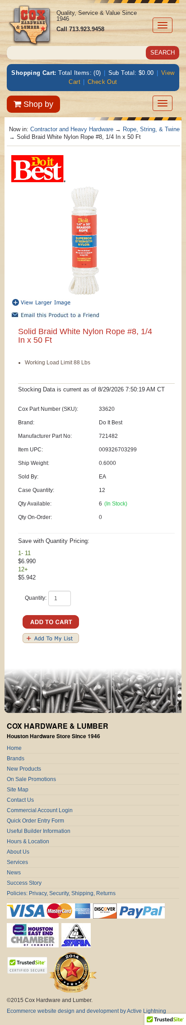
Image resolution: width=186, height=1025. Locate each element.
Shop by (37, 104)
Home (14, 748)
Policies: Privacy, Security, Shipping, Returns (61, 893)
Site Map (17, 789)
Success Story (24, 883)
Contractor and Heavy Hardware (71, 129)
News (14, 872)
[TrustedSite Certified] (27, 965)
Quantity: (35, 598)
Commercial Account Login (40, 810)
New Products (24, 769)
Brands (15, 758)
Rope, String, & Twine (151, 129)
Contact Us (20, 800)
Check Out (102, 81)
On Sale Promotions (31, 779)
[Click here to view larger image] (83, 241)
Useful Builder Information (38, 831)
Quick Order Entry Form (35, 821)
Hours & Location (28, 841)
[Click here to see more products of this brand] (38, 168)
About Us (18, 852)
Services (17, 862)
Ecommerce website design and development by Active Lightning (86, 1011)
